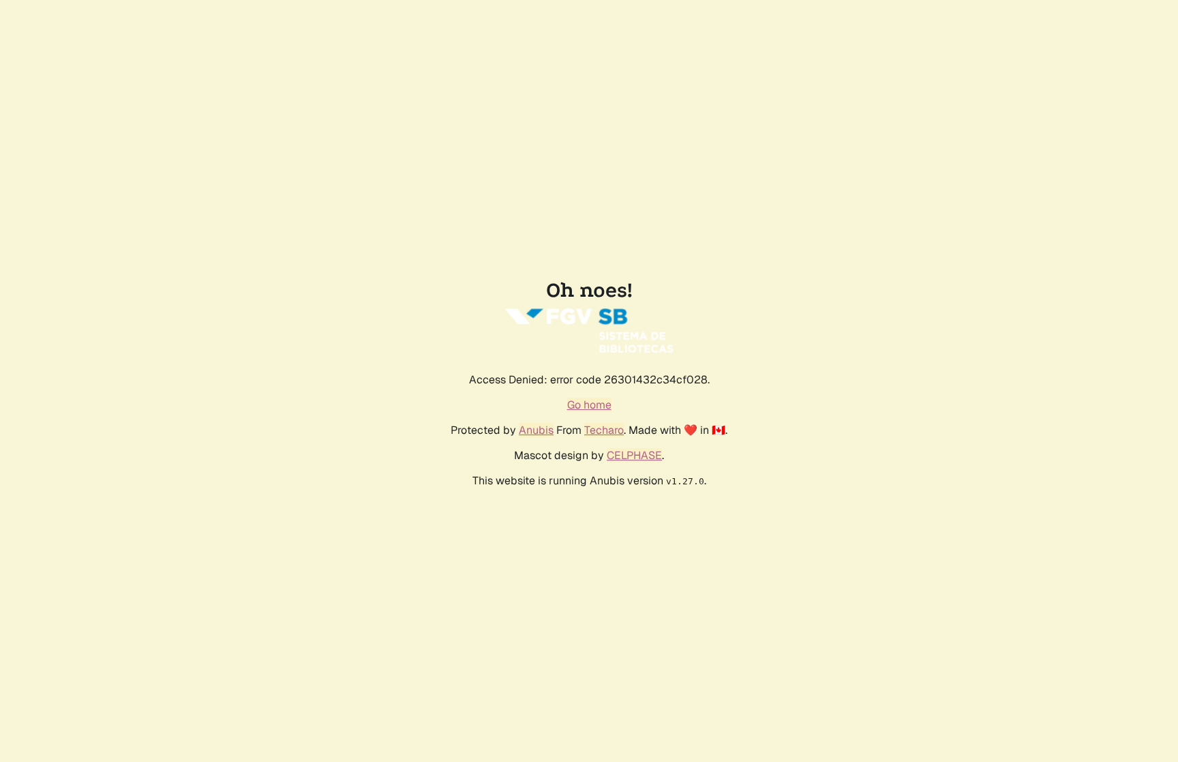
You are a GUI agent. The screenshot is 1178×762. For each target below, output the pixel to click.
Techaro (604, 430)
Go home (589, 405)
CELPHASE (634, 455)
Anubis (536, 430)
